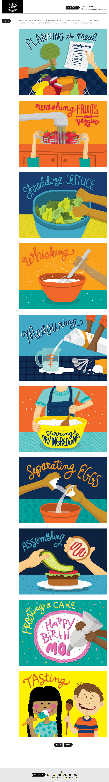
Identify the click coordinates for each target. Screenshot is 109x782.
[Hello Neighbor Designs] (18, 6)
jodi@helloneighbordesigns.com (94, 9)
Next (68, 745)
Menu (6, 21)
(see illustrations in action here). (52, 20)
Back (58, 745)
